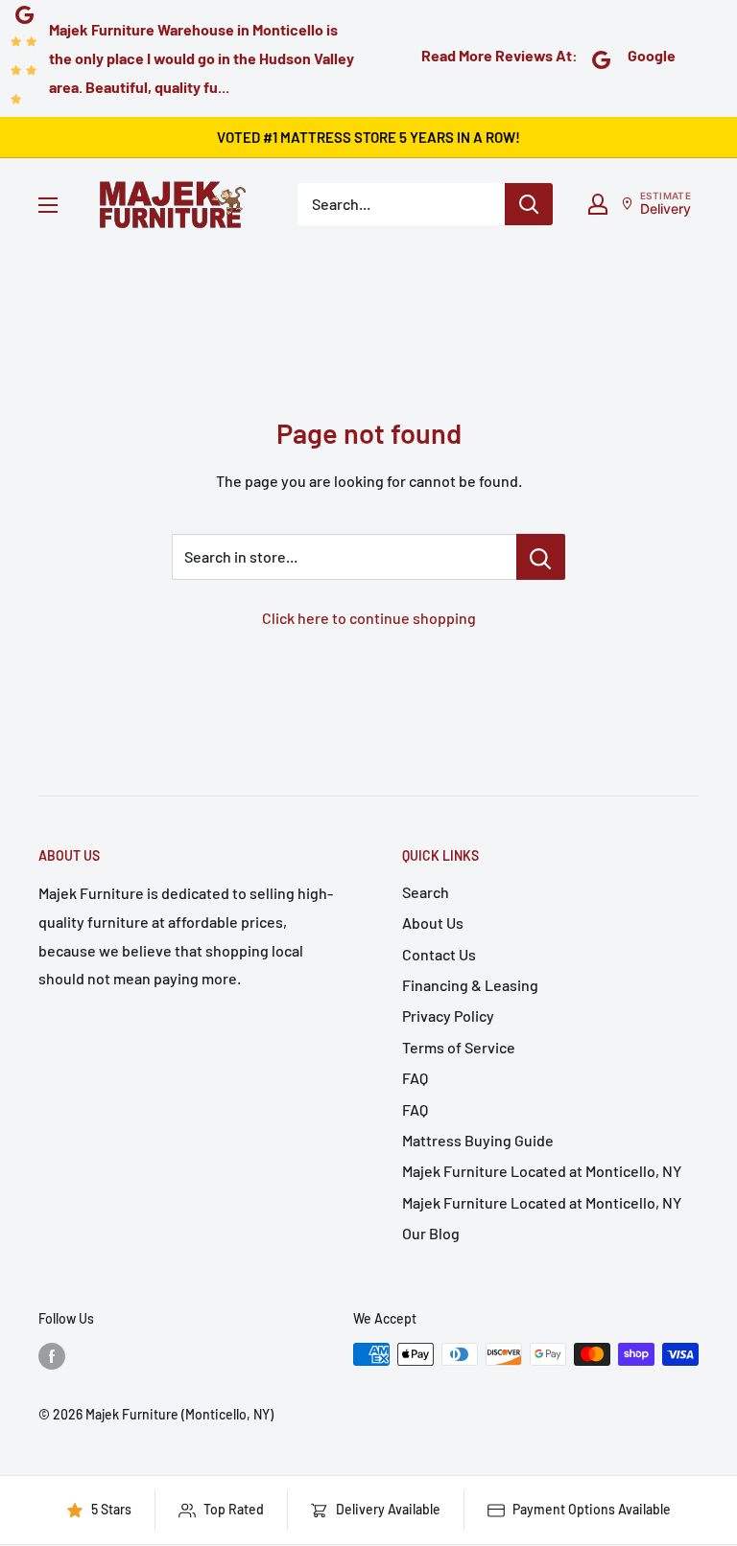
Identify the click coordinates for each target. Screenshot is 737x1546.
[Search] (529, 204)
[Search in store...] (540, 557)
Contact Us (439, 954)
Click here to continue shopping (369, 618)
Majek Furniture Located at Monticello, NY (541, 1171)
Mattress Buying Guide (478, 1140)
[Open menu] (48, 205)
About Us (433, 922)
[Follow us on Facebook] (51, 1356)
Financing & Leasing (470, 985)
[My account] (597, 204)
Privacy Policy (448, 1015)
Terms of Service (458, 1047)
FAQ (415, 1078)
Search (425, 892)
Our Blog (431, 1233)
